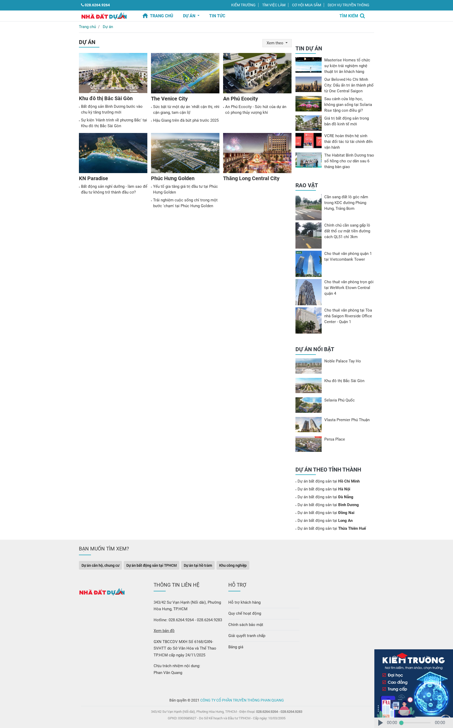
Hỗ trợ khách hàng (244, 602)
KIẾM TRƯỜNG (243, 5)
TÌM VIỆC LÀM (273, 5)
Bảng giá (235, 647)
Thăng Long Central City (251, 178)
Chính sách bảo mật (245, 624)
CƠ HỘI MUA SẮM (306, 5)
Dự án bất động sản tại (329, 481)
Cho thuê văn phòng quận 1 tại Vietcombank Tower (348, 256)
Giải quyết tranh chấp (246, 635)
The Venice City (169, 98)
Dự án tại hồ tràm (198, 565)
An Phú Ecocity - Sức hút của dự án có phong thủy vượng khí (255, 109)
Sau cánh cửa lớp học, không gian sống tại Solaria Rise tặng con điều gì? (348, 105)
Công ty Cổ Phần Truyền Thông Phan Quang (242, 700)
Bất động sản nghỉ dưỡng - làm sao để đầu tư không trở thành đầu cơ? (114, 189)
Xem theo (275, 43)
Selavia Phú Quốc (339, 400)
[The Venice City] (185, 74)
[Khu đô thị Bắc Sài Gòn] (113, 74)
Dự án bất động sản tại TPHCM (151, 565)
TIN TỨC (217, 15)
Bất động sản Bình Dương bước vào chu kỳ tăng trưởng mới (112, 109)
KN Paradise (93, 178)
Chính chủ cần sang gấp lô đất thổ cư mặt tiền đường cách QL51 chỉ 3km (347, 231)
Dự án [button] (189, 15)
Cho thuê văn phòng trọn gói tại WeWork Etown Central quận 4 (349, 288)
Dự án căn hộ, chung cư (100, 565)
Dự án (108, 26)
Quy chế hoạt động (244, 613)
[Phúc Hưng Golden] (185, 154)
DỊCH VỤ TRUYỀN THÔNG (348, 5)
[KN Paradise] (113, 154)
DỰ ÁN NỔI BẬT (314, 349)
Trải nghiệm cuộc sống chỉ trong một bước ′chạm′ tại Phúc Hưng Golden (185, 203)
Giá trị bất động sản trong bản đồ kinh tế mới (346, 121)
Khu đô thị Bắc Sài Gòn (106, 98)
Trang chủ (161, 15)
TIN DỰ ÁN (308, 48)
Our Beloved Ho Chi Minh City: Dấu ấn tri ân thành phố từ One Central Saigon (349, 85)
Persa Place (334, 439)
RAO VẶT (306, 185)
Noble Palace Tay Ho (342, 361)
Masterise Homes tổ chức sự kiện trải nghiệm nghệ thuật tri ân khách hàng (347, 66)
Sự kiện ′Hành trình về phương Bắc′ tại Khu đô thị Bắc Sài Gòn (114, 123)
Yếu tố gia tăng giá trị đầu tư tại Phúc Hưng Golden (185, 189)
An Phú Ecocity (240, 98)
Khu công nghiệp (233, 565)
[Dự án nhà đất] (104, 15)
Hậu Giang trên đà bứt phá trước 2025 (186, 120)
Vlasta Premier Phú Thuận (347, 419)
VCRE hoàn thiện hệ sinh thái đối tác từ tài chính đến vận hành (348, 141)
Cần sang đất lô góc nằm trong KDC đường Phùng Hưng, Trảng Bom (346, 203)
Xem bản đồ (164, 630)
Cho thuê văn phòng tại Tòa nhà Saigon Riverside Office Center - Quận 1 (348, 316)
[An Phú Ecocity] (257, 74)
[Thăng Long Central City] (257, 154)
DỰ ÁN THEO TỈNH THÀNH (328, 470)
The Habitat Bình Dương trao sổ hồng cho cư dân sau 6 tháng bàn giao (349, 161)
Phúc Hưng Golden (173, 178)
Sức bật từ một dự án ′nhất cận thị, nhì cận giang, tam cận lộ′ (186, 109)
